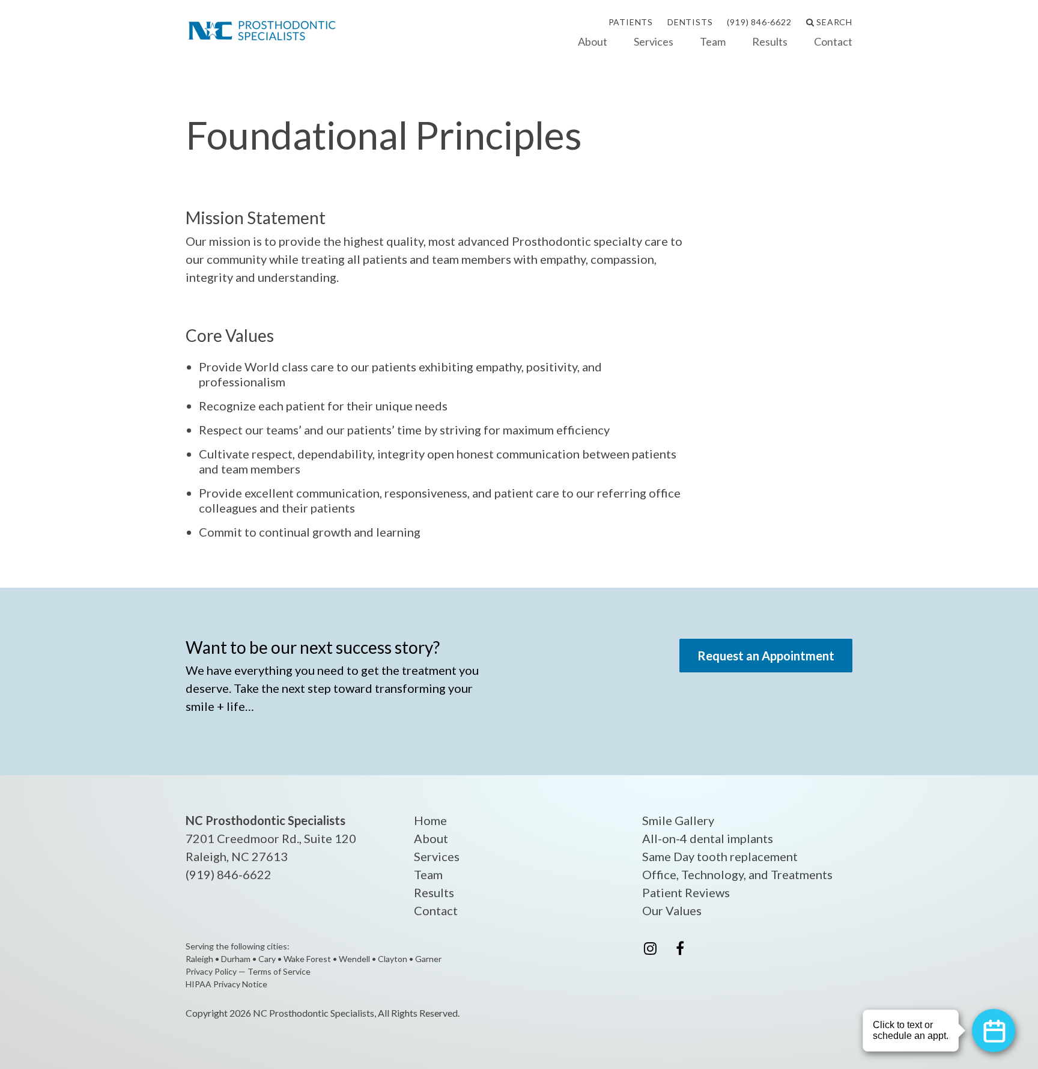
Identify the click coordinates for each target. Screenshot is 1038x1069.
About (592, 41)
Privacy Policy (211, 971)
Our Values (672, 910)
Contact (833, 41)
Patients (631, 22)
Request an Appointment (765, 655)
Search (833, 22)
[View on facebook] (680, 947)
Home (430, 820)
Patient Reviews (686, 892)
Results (770, 41)
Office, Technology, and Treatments (737, 874)
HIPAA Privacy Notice (226, 984)
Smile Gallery (678, 820)
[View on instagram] (650, 947)
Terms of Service (279, 971)
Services (653, 41)
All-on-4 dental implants (707, 838)
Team (713, 41)
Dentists (689, 22)
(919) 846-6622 (759, 22)
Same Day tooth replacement (720, 856)
